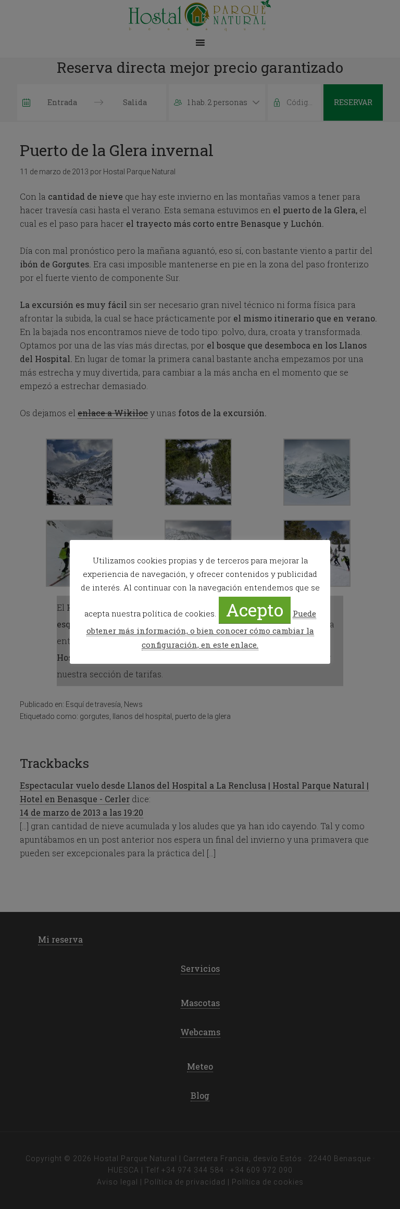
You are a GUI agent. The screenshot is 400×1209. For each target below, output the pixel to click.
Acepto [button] (254, 609)
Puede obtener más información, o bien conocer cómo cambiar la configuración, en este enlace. (201, 629)
